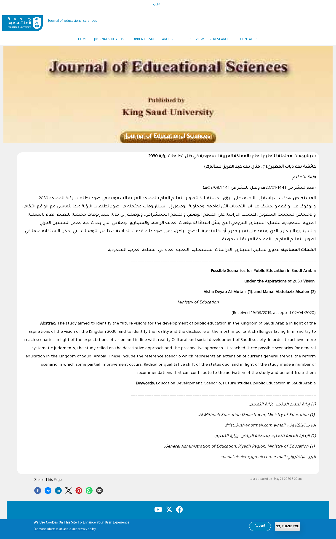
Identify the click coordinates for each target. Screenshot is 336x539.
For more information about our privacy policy (65, 529)
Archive (169, 40)
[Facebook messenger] (48, 489)
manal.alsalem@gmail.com (246, 457)
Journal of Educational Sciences (168, 137)
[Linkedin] (58, 489)
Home (82, 40)
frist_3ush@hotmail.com (249, 426)
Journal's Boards (109, 40)
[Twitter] (68, 489)
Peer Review (193, 40)
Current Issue (143, 40)
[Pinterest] (78, 489)
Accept (260, 526)
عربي (156, 4)
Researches (223, 40)
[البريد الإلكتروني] (99, 489)
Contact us (250, 40)
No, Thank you (287, 526)
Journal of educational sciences (72, 21)
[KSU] (22, 21)
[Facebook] (37, 489)
